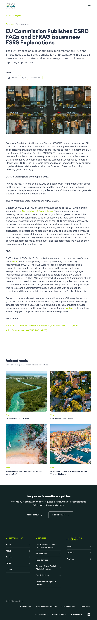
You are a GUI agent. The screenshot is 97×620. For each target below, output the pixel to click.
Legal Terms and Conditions (46, 607)
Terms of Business (68, 607)
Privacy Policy (85, 607)
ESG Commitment (41, 615)
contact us (70, 308)
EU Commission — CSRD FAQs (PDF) (27, 330)
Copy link (36, 78)
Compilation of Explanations (37, 211)
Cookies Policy (25, 607)
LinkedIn (14, 78)
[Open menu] (89, 6)
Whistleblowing (76, 615)
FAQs (15, 261)
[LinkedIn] (88, 614)
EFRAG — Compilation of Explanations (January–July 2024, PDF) (43, 325)
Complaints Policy (59, 615)
